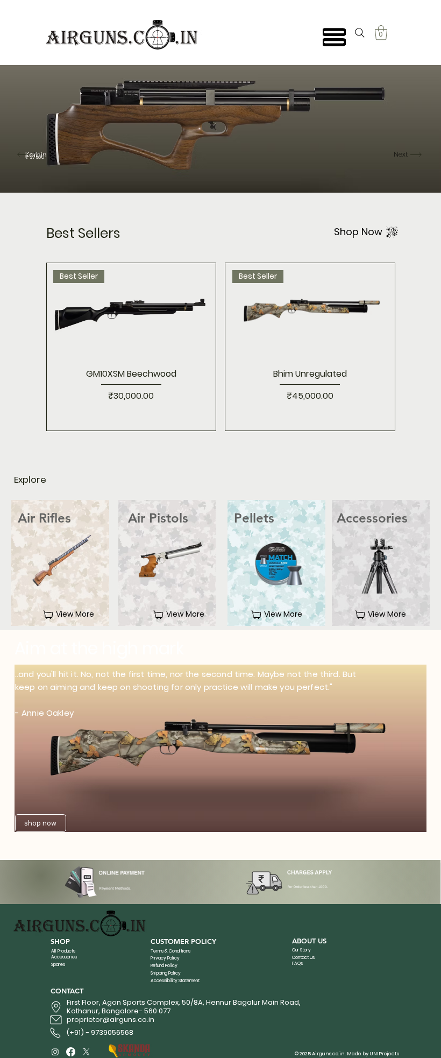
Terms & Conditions (170, 951)
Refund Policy (164, 965)
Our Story (301, 950)
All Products (63, 951)
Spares (58, 964)
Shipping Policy (166, 973)
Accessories (64, 957)
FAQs (297, 963)
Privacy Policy (165, 958)
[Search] (359, 33)
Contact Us (303, 957)
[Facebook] (70, 1051)
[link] (381, 32)
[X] (86, 1051)
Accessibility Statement (175, 980)
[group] (220, 346)
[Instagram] (55, 1051)
